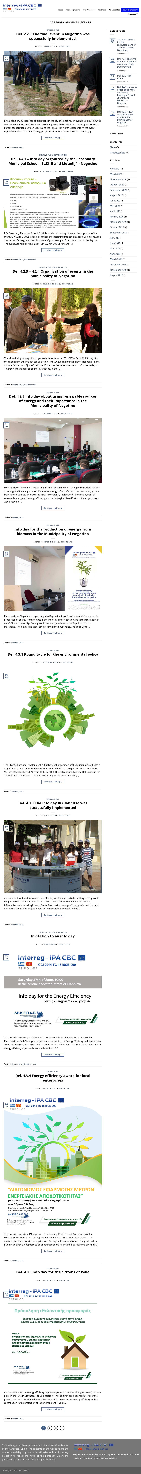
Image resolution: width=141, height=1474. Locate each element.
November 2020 (118, 179)
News (56, 30)
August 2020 (116, 195)
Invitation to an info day (53, 936)
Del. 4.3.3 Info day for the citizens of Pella (53, 1272)
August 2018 (116, 275)
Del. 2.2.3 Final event (124, 77)
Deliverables (114, 10)
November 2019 (118, 221)
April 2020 (115, 211)
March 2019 (116, 259)
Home (60, 10)
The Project (88, 10)
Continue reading (53, 138)
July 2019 (114, 237)
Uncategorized (59, 155)
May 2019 (115, 248)
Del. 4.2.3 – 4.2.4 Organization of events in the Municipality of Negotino (53, 273)
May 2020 (115, 206)
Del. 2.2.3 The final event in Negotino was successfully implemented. (53, 36)
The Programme (73, 10)
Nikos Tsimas (65, 47)
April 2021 (115, 168)
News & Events (129, 10)
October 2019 (117, 227)
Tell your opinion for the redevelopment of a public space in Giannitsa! (126, 44)
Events (50, 30)
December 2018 (118, 264)
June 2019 (115, 243)
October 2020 (117, 184)
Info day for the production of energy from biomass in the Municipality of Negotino (53, 531)
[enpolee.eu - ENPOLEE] (22, 8)
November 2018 (118, 269)
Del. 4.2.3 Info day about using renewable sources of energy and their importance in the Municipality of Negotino (53, 401)
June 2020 (115, 200)
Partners (102, 10)
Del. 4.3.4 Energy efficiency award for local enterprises (52, 1078)
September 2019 (118, 232)
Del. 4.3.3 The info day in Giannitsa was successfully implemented (52, 805)
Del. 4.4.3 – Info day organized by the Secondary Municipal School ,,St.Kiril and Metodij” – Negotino (53, 161)
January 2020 (117, 216)
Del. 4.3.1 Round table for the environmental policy (53, 654)
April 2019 (115, 253)
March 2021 (116, 174)
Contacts (131, 14)
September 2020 (118, 190)
